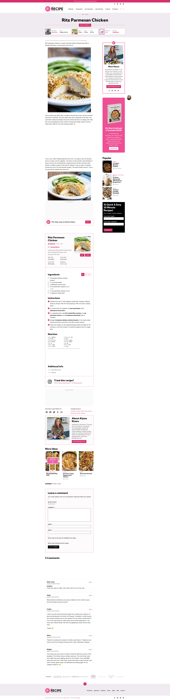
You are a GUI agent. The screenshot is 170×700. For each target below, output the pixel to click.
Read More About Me (79, 441)
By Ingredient (79, 9)
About (46, 3)
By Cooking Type (89, 9)
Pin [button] (82, 255)
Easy (106, 32)
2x (86, 274)
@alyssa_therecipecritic (64, 383)
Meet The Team (58, 3)
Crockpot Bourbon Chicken (116, 164)
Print (88, 255)
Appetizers (96, 690)
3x (89, 274)
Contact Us (64, 3)
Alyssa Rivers (55, 32)
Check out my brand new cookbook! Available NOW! (85, 1)
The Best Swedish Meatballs (116, 191)
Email (50, 530)
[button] (113, 32)
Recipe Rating (52, 502)
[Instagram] (114, 3)
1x (83, 274)
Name (50, 524)
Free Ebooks (115, 9)
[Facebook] (117, 3)
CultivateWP (77, 697)
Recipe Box (89, 690)
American (73, 411)
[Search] (123, 9)
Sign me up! (108, 230)
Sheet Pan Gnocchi (86, 473)
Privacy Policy (66, 697)
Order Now (113, 148)
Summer (83, 413)
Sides (118, 690)
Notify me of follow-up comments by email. (62, 538)
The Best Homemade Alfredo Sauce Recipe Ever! (117, 180)
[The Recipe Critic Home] (54, 9)
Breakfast (103, 690)
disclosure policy (84, 40)
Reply (90, 582)
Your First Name (109, 216)
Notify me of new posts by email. (58, 543)
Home (83, 14)
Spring (78, 413)
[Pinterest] (123, 3)
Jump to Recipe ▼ (85, 25)
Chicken (78, 411)
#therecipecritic (78, 383)
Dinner (86, 14)
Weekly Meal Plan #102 (52, 474)
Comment (51, 507)
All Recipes (70, 9)
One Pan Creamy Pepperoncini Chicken (68, 475)
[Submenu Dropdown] (93, 9)
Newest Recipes (99, 9)
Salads (113, 690)
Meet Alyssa (51, 3)
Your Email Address (111, 221)
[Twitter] (120, 3)
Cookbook (107, 9)
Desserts (123, 690)
